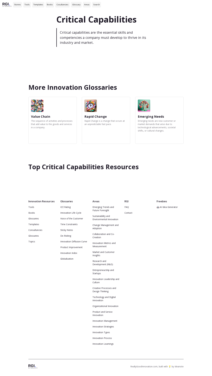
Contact (128, 212)
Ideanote (179, 366)
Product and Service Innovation (102, 313)
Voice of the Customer (71, 218)
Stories (17, 4)
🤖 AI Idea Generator (167, 207)
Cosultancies (62, 4)
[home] (7, 4)
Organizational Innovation (105, 306)
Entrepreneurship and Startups (103, 272)
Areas (87, 4)
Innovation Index (68, 252)
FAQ (126, 207)
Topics (31, 241)
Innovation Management (104, 320)
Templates (38, 4)
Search (96, 4)
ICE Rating (65, 207)
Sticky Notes (66, 230)
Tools (27, 4)
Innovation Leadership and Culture (105, 281)
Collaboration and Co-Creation (103, 236)
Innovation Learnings (103, 343)
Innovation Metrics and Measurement (104, 245)
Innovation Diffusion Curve (73, 241)
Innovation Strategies (103, 326)
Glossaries (33, 218)
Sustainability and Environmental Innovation (105, 218)
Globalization (66, 258)
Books (50, 4)
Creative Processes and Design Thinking (104, 290)
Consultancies (35, 230)
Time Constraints (69, 224)
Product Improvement (71, 247)
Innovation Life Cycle (70, 212)
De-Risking (65, 235)
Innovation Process (102, 338)
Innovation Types (101, 332)
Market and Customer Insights (103, 254)
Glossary (76, 4)
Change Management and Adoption (105, 227)
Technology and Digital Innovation (104, 299)
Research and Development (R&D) (102, 263)
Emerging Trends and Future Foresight (103, 209)
